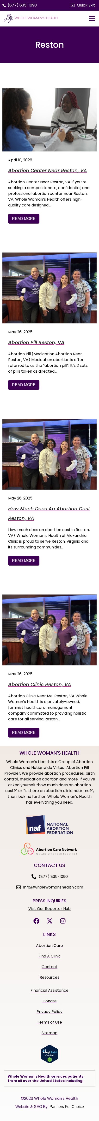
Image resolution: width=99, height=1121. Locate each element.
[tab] (49, 1079)
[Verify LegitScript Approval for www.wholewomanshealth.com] (49, 1062)
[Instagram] (63, 921)
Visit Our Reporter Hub (49, 908)
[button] (83, 5)
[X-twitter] (49, 921)
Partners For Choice (67, 1107)
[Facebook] (36, 921)
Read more (24, 219)
